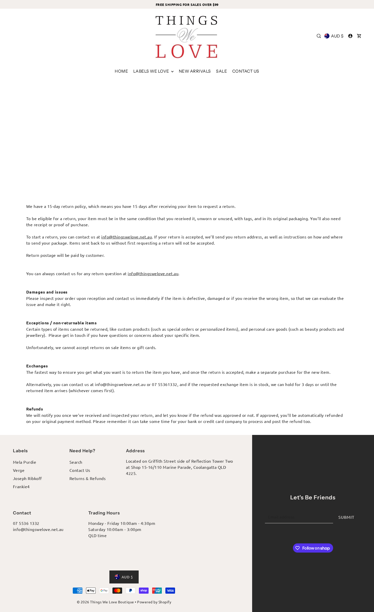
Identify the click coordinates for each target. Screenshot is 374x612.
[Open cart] (359, 36)
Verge (19, 470)
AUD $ (337, 35)
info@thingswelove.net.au (126, 236)
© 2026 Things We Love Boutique (105, 602)
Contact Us (79, 470)
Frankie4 (21, 486)
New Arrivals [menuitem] (195, 71)
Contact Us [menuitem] (245, 71)
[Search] (319, 36)
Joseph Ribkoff (27, 478)
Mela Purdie (24, 461)
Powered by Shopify (154, 602)
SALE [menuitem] (221, 71)
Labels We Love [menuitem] (151, 71)
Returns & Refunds (87, 478)
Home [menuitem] (121, 71)
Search (75, 461)
